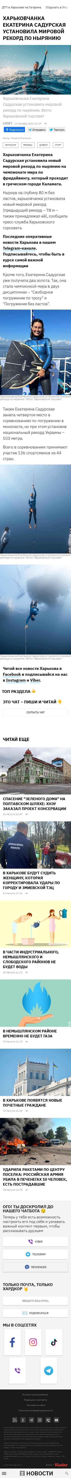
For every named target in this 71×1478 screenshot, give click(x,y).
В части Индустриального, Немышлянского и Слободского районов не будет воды (31, 959)
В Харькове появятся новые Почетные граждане (32, 1103)
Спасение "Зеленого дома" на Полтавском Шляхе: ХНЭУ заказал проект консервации (34, 803)
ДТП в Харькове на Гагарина (21, 7)
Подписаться (38, 1313)
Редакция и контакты (35, 1399)
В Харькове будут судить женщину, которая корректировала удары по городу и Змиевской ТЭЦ (31, 880)
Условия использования (35, 1394)
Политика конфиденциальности (35, 1410)
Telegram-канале (19, 248)
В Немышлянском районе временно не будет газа (30, 1033)
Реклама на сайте (36, 1405)
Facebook (12, 674)
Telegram (38, 1254)
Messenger (38, 1267)
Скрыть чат (36, 712)
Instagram (16, 680)
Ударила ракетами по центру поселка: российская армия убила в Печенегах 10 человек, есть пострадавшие (35, 1177)
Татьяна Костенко (21, 138)
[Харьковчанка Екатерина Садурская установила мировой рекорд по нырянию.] (35, 352)
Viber (35, 680)
